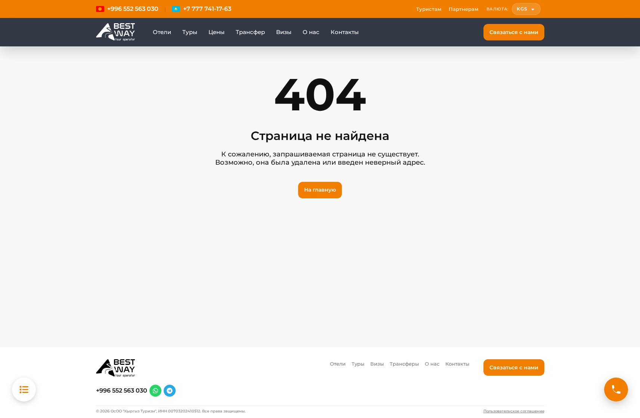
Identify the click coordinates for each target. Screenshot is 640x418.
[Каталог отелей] (24, 390)
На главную (320, 189)
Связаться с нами (513, 32)
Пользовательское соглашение (513, 411)
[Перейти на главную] (115, 32)
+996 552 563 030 (121, 391)
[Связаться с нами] (616, 390)
